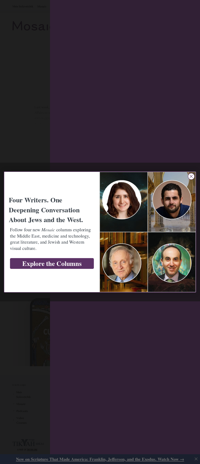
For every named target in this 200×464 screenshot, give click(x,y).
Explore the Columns (51, 263)
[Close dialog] (191, 176)
